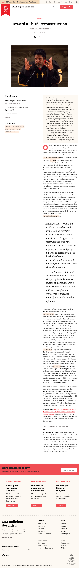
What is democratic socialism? (23, 565)
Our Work (41, 529)
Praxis (39, 18)
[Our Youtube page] (7, 555)
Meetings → (12, 505)
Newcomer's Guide (60, 2)
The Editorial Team (11, 113)
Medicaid (48, 349)
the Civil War (49, 314)
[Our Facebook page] (3, 555)
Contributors (42, 543)
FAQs (63, 548)
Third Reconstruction (52, 157)
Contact (55, 7)
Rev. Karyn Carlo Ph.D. (12, 103)
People (63, 523)
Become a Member (44, 533)
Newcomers (65, 543)
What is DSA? (6, 565)
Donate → (61, 505)
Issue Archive (42, 545)
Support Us (66, 7)
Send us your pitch (68, 470)
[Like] (43, 37)
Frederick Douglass (51, 216)
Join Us (48, 2)
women (58, 366)
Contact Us (41, 531)
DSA (70, 2)
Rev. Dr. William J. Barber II (39, 29)
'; (28, 551)
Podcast (64, 529)
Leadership (41, 526)
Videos (63, 531)
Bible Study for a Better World (15, 101)
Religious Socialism (23, 7)
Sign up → (36, 505)
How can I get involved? (44, 565)
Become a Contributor (45, 548)
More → (45, 453)
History (63, 526)
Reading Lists (65, 533)
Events (63, 545)
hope (54, 160)
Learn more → (8, 537)
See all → (7, 117)
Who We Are (42, 523)
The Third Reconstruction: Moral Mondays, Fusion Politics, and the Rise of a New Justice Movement (59, 412)
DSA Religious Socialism (13, 523)
